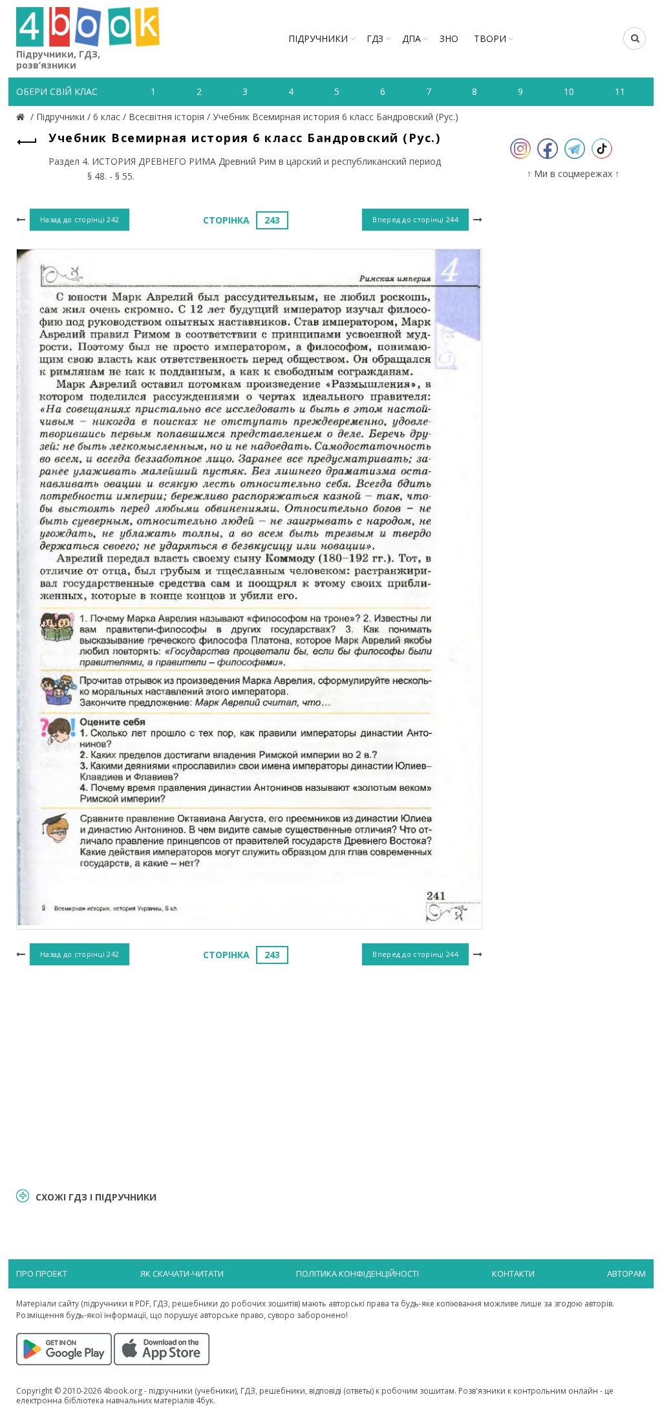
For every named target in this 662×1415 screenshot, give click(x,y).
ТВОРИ (490, 38)
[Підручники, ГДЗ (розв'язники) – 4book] (22, 116)
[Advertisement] (249, 1075)
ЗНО (449, 38)
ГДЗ (375, 38)
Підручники (318, 38)
